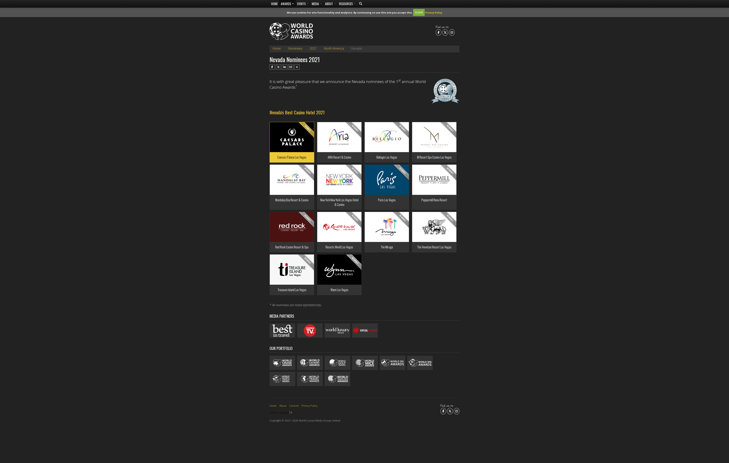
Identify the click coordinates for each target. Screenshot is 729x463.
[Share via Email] (290, 67)
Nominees (295, 48)
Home (274, 4)
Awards (286, 4)
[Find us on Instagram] (452, 32)
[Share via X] (278, 67)
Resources (346, 4)
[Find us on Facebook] (438, 32)
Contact (294, 405)
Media (316, 4)
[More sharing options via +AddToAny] (296, 67)
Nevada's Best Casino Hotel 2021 (297, 112)
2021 (313, 48)
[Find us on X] (445, 32)
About (329, 4)
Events (301, 4)
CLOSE (419, 12)
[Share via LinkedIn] (284, 67)
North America (334, 48)
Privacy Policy (433, 12)
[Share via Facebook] (272, 67)
